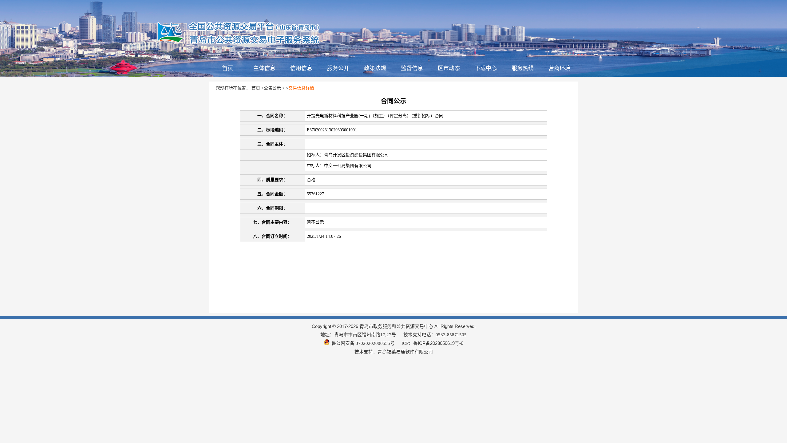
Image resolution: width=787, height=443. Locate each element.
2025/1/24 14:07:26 (324, 236)
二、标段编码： (272, 130)
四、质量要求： (272, 180)
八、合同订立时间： (272, 236)
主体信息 (264, 68)
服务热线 (523, 68)
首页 (227, 68)
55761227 (315, 194)
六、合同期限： (272, 208)
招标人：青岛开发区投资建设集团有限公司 (348, 155)
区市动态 (449, 68)
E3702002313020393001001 (332, 130)
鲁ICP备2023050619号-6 (438, 343)
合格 (311, 180)
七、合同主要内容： (272, 222)
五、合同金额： (272, 194)
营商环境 (559, 68)
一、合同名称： (272, 116)
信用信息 (301, 68)
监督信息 (412, 68)
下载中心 (486, 68)
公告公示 (272, 88)
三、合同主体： (272, 144)
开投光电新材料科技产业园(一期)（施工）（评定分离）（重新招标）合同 (375, 116)
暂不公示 (315, 222)
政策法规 (375, 68)
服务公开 (338, 68)
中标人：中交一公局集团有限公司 (339, 165)
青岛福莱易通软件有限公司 (405, 351)
